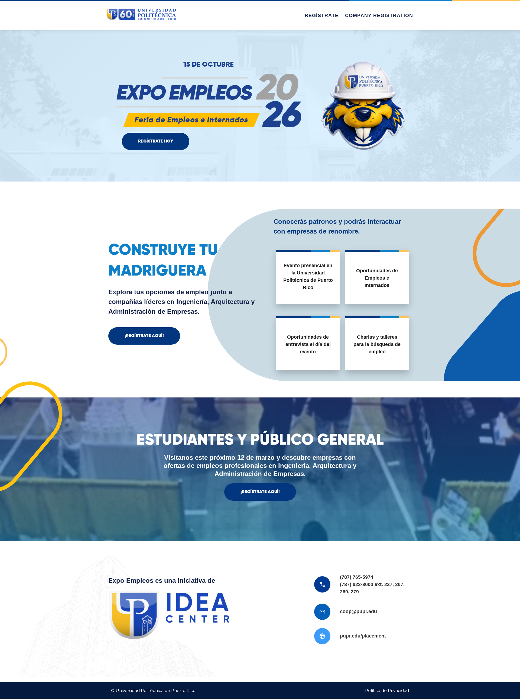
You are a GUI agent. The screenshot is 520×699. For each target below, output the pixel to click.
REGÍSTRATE (322, 15)
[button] (155, 141)
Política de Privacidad (387, 690)
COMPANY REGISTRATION (379, 15)
